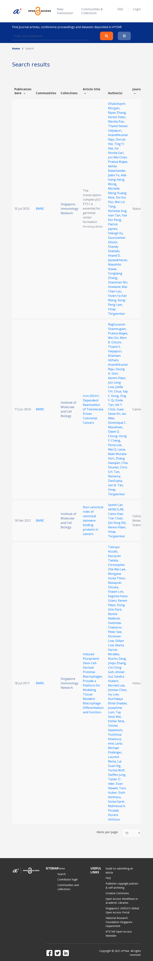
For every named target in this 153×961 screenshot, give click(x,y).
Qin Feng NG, (117, 523)
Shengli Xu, (116, 233)
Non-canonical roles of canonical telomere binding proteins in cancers (93, 520)
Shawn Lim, (116, 592)
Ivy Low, (113, 694)
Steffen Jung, (117, 775)
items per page (107, 832)
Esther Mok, (116, 721)
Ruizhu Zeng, (117, 659)
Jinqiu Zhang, (117, 663)
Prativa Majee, (118, 162)
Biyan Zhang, (117, 113)
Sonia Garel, (116, 801)
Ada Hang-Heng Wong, (117, 179)
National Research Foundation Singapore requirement (119, 922)
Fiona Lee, (115, 445)
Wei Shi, (114, 338)
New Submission (65, 11)
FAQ (120, 9)
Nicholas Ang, (117, 211)
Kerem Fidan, (117, 117)
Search (61, 874)
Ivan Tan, (115, 215)
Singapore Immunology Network (69, 208)
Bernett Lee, (116, 685)
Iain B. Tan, (116, 485)
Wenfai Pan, (116, 121)
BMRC (40, 209)
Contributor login (67, 879)
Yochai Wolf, (116, 770)
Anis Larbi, (115, 743)
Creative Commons (117, 893)
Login (137, 9)
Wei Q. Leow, (117, 449)
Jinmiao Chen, (117, 690)
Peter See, (115, 632)
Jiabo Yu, (114, 175)
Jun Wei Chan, (117, 157)
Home (16, 48)
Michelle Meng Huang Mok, (117, 192)
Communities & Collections (92, 11)
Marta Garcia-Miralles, (116, 649)
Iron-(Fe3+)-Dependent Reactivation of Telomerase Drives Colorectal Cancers (93, 409)
